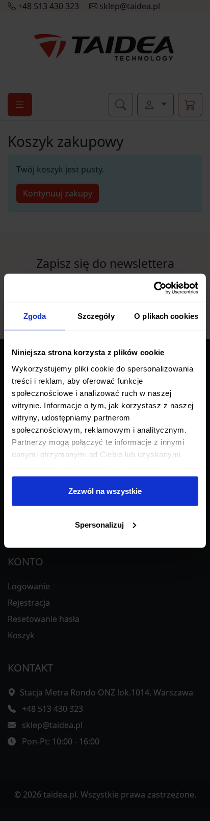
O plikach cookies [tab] (166, 316)
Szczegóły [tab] (96, 316)
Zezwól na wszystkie (105, 491)
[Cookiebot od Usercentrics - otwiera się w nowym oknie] (153, 287)
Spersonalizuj (99, 524)
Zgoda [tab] (34, 316)
